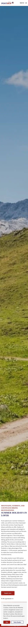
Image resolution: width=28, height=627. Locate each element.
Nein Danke (17, 622)
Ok (7, 622)
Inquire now (7, 593)
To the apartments (6, 598)
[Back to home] (7, 3)
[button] (23, 3)
